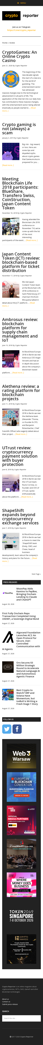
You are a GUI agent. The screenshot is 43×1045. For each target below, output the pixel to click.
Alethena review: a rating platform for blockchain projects (21, 392)
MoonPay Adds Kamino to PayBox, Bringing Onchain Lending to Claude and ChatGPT (26, 594)
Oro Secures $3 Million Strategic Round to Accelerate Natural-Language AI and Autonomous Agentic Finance (28, 669)
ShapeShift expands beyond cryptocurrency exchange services (20, 517)
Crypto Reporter (21, 16)
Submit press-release (10, 1004)
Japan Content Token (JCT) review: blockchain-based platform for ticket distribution (21, 262)
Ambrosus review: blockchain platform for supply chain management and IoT (20, 330)
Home (4, 43)
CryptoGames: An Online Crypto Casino (19, 56)
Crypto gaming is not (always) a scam (19, 129)
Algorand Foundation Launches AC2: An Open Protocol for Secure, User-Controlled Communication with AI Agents (21, 641)
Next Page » (36, 574)
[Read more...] (8, 165)
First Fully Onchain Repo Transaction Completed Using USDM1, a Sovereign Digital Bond (20, 616)
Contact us (6, 1002)
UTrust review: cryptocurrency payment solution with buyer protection (19, 456)
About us (5, 999)
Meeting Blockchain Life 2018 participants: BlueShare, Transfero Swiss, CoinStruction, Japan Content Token (20, 193)
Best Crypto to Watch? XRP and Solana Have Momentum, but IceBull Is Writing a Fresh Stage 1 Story (27, 697)
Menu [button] (23, 3)
